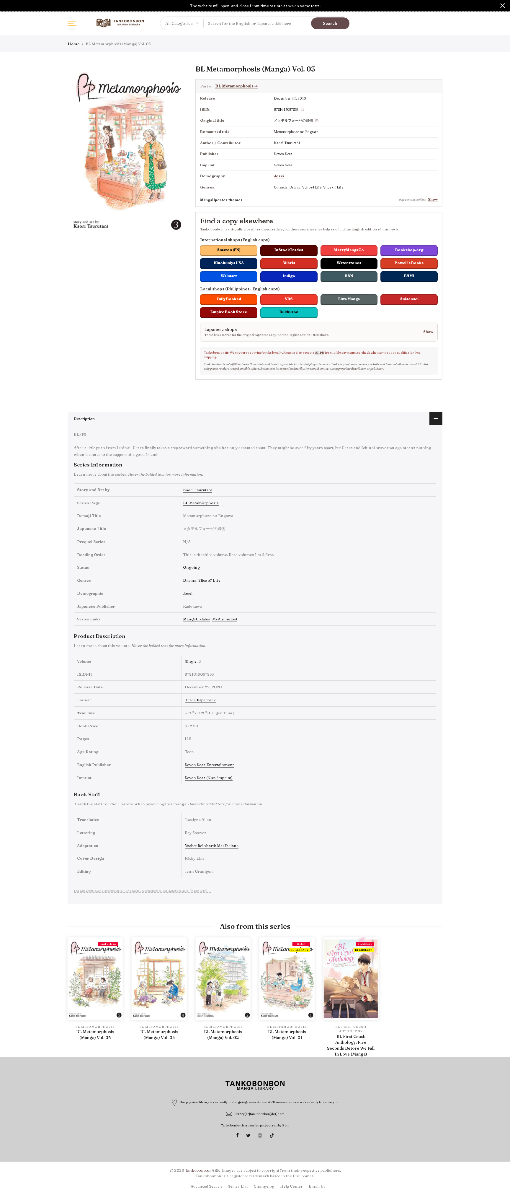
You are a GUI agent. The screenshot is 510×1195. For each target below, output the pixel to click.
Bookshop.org (409, 250)
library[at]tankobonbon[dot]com (260, 1114)
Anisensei (409, 299)
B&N (349, 276)
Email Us (317, 1186)
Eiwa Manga (349, 299)
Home (73, 43)
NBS (289, 299)
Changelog (264, 1186)
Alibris (288, 263)
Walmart (229, 276)
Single (191, 661)
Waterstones (349, 263)
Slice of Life (209, 580)
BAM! (409, 276)
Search (330, 23)
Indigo (289, 276)
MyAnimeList (224, 619)
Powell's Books (409, 263)
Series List (238, 1186)
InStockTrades (288, 250)
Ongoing (191, 567)
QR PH (319, 353)
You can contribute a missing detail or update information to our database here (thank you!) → (142, 890)
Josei (279, 176)
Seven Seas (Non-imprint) (209, 777)
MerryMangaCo (349, 250)
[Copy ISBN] (302, 110)
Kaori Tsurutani (197, 489)
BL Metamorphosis (236, 86)
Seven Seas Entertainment (209, 764)
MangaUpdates (196, 619)
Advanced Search (206, 1186)
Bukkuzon (288, 312)
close (7, 5)
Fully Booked (229, 299)
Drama (189, 580)
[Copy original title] (317, 121)
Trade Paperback (200, 700)
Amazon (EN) (229, 250)
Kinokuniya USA (229, 263)
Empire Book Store (228, 312)
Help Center (291, 1186)
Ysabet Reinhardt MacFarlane (211, 845)
